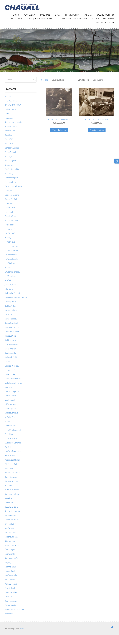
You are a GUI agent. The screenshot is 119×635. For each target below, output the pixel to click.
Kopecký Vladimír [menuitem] (12, 331)
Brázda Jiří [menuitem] (9, 165)
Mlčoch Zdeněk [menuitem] (11, 404)
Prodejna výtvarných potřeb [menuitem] (41, 19)
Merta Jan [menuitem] (8, 387)
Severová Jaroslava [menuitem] (12, 511)
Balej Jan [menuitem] (8, 135)
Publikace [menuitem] (45, 15)
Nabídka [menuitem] (88, 15)
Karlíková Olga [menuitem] (10, 306)
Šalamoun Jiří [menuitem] (10, 554)
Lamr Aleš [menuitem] (9, 361)
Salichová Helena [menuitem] (12, 494)
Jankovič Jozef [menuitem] (10, 284)
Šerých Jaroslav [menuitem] (11, 562)
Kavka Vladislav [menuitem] (11, 319)
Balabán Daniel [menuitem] (11, 130)
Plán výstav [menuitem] (30, 15)
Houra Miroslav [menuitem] (11, 254)
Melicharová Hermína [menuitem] (13, 383)
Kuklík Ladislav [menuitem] (11, 353)
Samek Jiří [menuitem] (9, 502)
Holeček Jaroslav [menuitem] (11, 246)
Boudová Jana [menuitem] (10, 160)
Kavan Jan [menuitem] (8, 314)
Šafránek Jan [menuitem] (10, 549)
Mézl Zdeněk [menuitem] (10, 400)
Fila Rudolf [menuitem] (9, 212)
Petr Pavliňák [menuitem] (72, 15)
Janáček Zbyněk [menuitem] (11, 276)
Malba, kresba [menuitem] (10, 109)
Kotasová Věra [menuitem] (10, 336)
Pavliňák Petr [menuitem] (10, 455)
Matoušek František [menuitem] (13, 378)
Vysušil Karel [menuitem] (10, 588)
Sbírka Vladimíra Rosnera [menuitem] (15, 609)
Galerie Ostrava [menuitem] (14, 19)
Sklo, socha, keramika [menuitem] (13, 122)
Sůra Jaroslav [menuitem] (10, 541)
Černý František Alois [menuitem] (13, 186)
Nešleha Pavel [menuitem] (10, 417)
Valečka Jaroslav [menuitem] (11, 575)
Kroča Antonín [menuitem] (10, 348)
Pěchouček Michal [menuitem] (12, 460)
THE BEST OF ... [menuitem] (11, 100)
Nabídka (44, 80)
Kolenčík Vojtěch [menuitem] (11, 323)
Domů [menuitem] (16, 15)
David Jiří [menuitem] (8, 190)
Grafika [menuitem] (7, 113)
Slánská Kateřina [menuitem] (11, 524)
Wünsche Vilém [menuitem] (11, 592)
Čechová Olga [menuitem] (10, 182)
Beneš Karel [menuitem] (9, 143)
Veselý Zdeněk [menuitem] (11, 584)
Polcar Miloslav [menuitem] (11, 468)
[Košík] (116, 161)
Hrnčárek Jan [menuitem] (10, 263)
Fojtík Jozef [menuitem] (9, 224)
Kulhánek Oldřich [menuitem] (12, 357)
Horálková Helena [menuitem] (12, 250)
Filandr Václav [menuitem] (10, 216)
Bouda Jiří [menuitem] (9, 156)
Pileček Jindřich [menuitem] (11, 464)
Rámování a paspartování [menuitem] (74, 19)
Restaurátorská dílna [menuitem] (102, 19)
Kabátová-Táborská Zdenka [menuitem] (16, 297)
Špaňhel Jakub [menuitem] (10, 567)
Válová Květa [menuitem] (10, 579)
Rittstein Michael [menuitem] (11, 481)
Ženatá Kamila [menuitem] (10, 605)
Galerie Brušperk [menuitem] (105, 15)
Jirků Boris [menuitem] (9, 289)
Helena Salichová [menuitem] (105, 22)
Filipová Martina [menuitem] (11, 220)
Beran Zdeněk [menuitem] (10, 152)
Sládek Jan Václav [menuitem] (12, 519)
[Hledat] (34, 79)
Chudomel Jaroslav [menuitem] (12, 272)
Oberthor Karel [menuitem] (11, 425)
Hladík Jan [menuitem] (9, 237)
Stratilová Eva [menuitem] (10, 532)
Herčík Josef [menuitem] (10, 233)
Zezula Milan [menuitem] (10, 596)
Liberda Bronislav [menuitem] (12, 366)
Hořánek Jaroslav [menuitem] (11, 259)
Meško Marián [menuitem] (10, 395)
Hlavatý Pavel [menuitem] (10, 242)
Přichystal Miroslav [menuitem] (12, 472)
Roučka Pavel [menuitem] (10, 485)
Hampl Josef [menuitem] (10, 229)
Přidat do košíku (59, 130)
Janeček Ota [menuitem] (9, 280)
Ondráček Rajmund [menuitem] (13, 430)
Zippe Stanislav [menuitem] (11, 601)
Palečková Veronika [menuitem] (12, 451)
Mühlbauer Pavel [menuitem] (11, 413)
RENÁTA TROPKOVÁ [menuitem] (13, 105)
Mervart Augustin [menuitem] (12, 391)
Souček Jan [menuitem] (9, 528)
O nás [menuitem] (58, 15)
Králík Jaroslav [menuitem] (10, 340)
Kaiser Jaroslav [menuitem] (10, 301)
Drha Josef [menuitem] (9, 203)
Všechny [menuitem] (8, 96)
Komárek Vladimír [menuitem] (12, 327)
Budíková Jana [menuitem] (10, 173)
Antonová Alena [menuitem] (11, 126)
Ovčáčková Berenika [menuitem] (13, 443)
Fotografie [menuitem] (9, 118)
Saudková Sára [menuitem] (11, 507)
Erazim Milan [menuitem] (10, 207)
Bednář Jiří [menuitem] (9, 139)
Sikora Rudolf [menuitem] (10, 515)
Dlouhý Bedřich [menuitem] (11, 199)
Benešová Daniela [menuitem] (12, 148)
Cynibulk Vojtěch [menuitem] (11, 177)
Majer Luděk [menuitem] (10, 374)
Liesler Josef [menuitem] (10, 370)
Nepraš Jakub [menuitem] (10, 408)
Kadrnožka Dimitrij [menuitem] (12, 293)
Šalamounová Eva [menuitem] (12, 558)
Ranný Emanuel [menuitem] (11, 477)
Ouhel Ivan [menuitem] (9, 434)
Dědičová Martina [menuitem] (12, 195)
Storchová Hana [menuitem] (11, 537)
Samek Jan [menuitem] (9, 498)
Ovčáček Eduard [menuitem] (11, 438)
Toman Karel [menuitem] (10, 571)
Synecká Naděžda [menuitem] (12, 545)
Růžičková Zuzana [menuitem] (12, 489)
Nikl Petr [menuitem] (8, 421)
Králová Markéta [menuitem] (11, 344)
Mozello (23, 628)
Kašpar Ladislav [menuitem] (11, 310)
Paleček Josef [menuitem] (10, 447)
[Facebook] (112, 628)
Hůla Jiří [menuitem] (8, 267)
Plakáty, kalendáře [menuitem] (12, 169)
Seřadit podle (83, 80)
